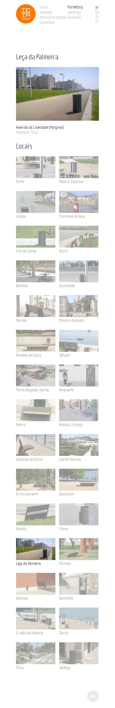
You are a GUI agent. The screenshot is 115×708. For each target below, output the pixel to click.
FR (96, 17)
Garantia (74, 17)
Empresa (46, 12)
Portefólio (75, 7)
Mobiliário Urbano (53, 17)
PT (96, 8)
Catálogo (74, 12)
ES (97, 21)
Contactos (47, 22)
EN (97, 12)
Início (44, 7)
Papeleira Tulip (27, 132)
